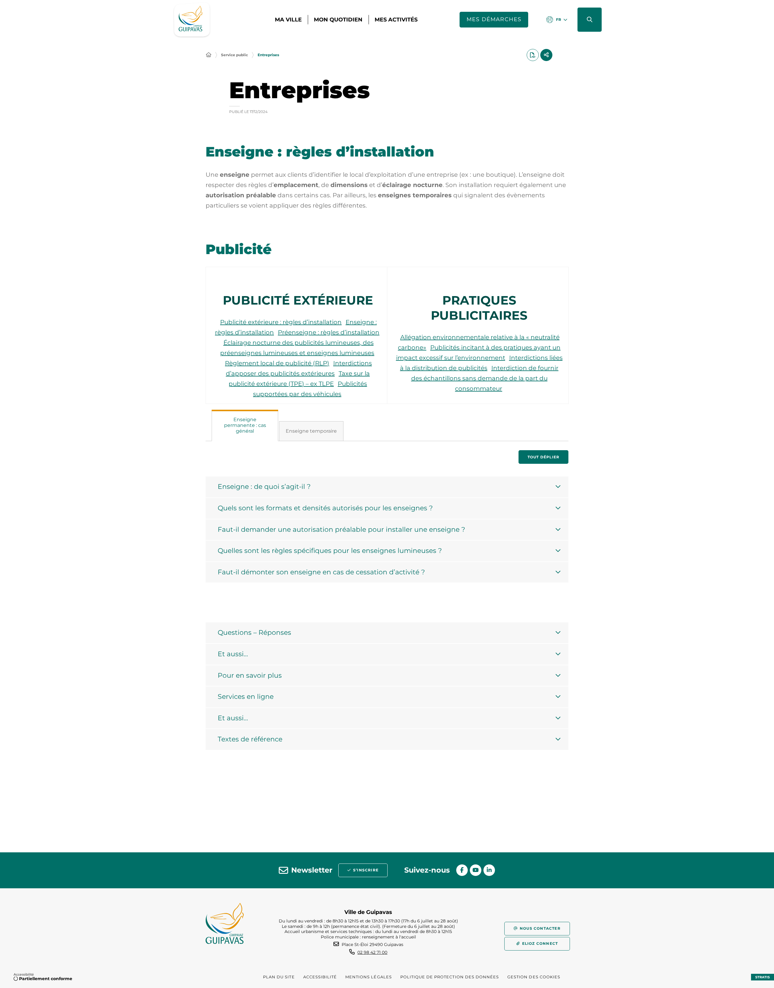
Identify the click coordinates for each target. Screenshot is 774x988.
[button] (589, 20)
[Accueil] (208, 55)
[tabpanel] (387, 525)
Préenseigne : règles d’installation (328, 332)
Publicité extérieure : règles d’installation (281, 322)
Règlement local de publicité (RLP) (277, 363)
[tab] (245, 425)
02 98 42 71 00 (372, 952)
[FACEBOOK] (462, 870)
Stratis (762, 977)
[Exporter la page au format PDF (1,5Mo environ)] (533, 55)
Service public (234, 55)
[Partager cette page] (546, 55)
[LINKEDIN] (489, 870)
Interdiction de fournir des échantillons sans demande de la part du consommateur (485, 378)
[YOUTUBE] (476, 870)
